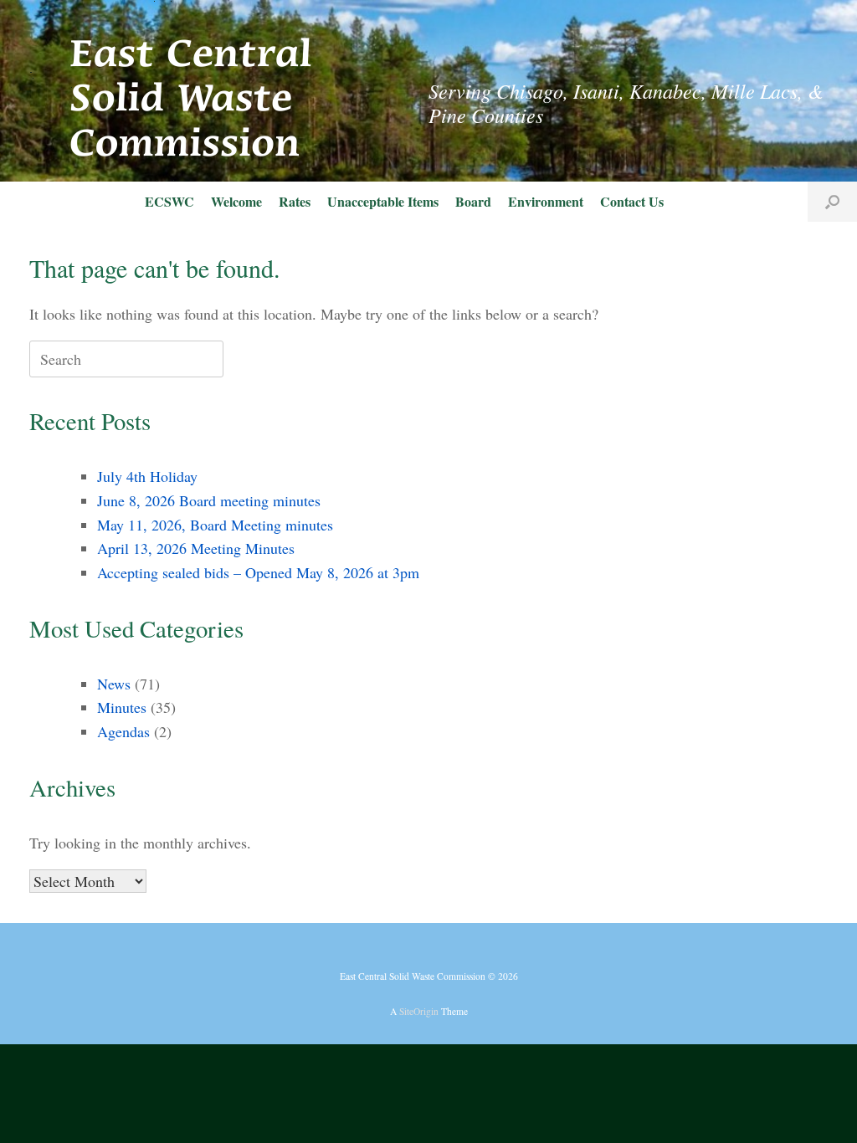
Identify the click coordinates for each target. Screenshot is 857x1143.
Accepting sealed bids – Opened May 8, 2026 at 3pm (258, 572)
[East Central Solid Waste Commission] (171, 91)
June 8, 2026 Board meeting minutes (209, 500)
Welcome (236, 201)
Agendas (123, 731)
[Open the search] (832, 202)
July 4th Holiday (147, 476)
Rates (294, 201)
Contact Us (632, 201)
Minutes (121, 707)
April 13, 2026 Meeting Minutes (196, 548)
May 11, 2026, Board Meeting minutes (215, 525)
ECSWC (169, 201)
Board (473, 201)
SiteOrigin (419, 1011)
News (114, 684)
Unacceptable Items (383, 201)
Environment (545, 201)
